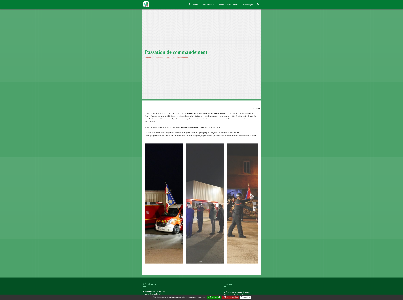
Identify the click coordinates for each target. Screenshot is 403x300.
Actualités (157, 57)
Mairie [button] (196, 4)
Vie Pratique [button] (248, 4)
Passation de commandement (176, 57)
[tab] (200, 261)
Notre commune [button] (208, 4)
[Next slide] (254, 203)
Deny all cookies (231, 297)
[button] (189, 4)
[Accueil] (156, 5)
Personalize (245, 297)
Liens (228, 283)
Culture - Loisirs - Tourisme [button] (229, 4)
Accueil (148, 57)
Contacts (149, 284)
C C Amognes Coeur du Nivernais (237, 292)
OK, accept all (214, 297)
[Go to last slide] (148, 203)
